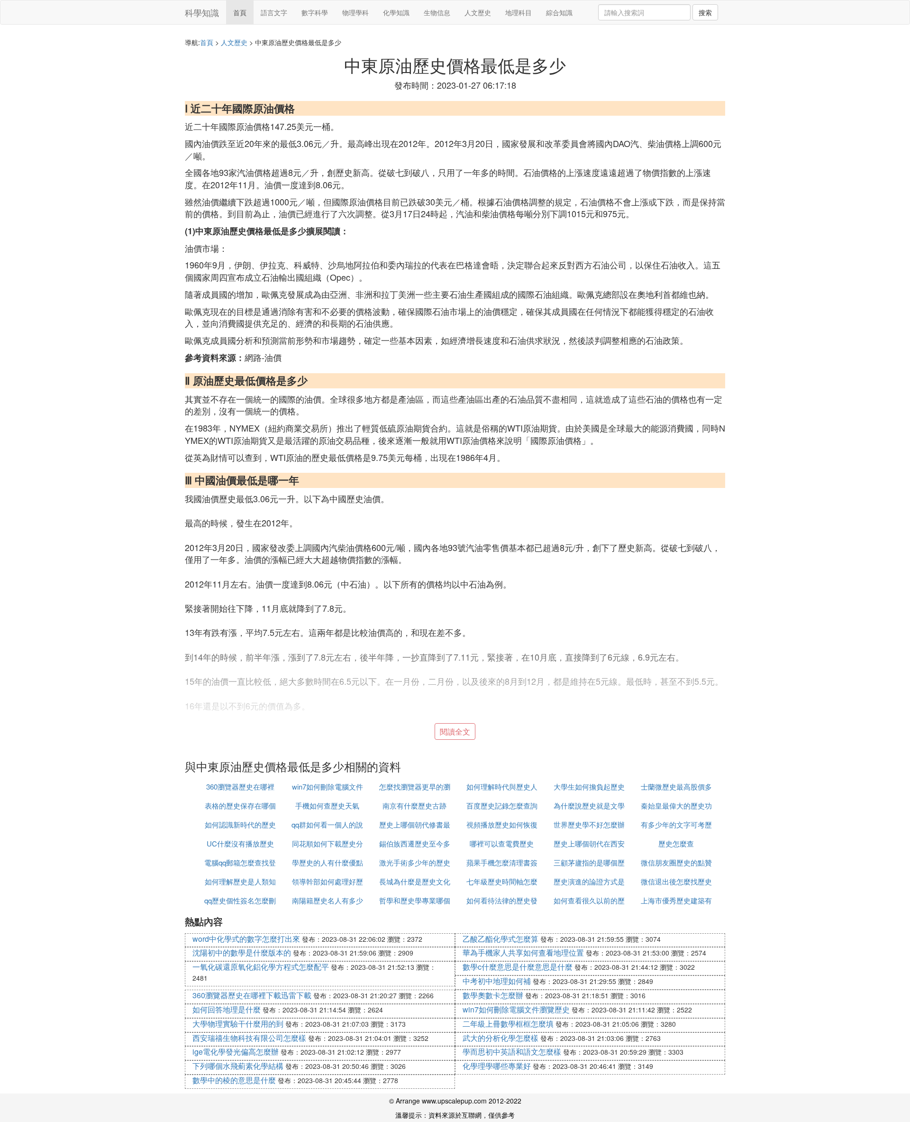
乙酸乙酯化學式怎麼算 (500, 938)
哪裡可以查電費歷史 (502, 843)
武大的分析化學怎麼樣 (500, 1037)
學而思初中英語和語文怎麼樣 (512, 1051)
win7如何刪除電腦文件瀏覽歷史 (516, 1009)
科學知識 (202, 12)
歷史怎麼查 (676, 843)
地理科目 (518, 12)
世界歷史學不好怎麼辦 (589, 824)
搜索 (705, 12)
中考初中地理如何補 (497, 980)
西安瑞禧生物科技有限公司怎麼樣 (249, 1037)
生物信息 (437, 12)
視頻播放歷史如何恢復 (501, 824)
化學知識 (396, 12)
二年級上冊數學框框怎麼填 (508, 1023)
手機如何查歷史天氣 (327, 805)
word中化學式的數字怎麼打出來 (246, 938)
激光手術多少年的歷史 (414, 862)
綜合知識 (559, 12)
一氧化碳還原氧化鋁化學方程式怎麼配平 (260, 966)
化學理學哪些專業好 (497, 1065)
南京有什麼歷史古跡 (414, 805)
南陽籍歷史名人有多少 (327, 900)
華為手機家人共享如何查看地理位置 (523, 952)
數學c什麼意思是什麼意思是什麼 (518, 966)
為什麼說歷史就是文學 (589, 805)
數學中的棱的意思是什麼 (234, 1080)
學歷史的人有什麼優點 (327, 862)
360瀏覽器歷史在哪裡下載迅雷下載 (251, 995)
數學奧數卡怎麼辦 (493, 995)
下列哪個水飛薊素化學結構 (237, 1065)
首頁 (239, 12)
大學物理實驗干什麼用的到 (237, 1023)
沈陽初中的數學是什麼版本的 (241, 952)
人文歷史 (477, 12)
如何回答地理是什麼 (226, 1009)
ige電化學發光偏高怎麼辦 (235, 1051)
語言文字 (274, 12)
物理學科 (355, 12)
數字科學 (314, 12)
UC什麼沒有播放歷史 (240, 843)
